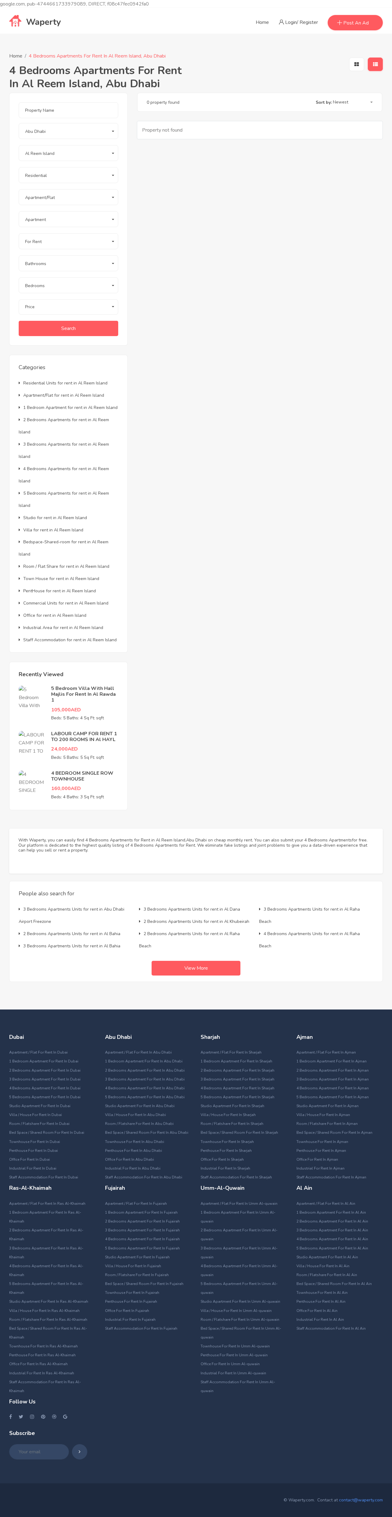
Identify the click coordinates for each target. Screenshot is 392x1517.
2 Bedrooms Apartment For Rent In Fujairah (142, 1221)
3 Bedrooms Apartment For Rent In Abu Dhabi (145, 1079)
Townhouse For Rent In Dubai (34, 1141)
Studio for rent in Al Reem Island (55, 518)
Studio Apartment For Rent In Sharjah (232, 1105)
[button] (68, 131)
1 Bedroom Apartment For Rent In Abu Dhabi (144, 1061)
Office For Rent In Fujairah (127, 1310)
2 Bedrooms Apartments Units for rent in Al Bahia (71, 934)
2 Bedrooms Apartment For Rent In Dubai (45, 1070)
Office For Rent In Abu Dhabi (129, 1159)
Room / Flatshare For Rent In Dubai (39, 1123)
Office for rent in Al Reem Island (54, 615)
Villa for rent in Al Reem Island (53, 530)
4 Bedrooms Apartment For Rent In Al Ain (332, 1239)
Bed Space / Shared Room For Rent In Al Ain (334, 1283)
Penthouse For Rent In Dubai (33, 1150)
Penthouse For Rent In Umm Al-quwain (234, 1355)
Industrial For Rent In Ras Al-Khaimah (41, 1373)
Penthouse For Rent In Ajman (321, 1150)
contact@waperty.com (361, 1500)
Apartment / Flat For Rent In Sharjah (231, 1052)
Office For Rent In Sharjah (222, 1159)
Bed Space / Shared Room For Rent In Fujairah (144, 1283)
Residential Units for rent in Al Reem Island (65, 383)
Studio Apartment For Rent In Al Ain (327, 1257)
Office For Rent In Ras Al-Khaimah (38, 1364)
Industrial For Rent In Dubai (32, 1168)
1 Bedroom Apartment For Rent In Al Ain (331, 1212)
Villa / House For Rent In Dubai (35, 1114)
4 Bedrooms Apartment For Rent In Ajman (332, 1088)
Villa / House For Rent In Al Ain (322, 1266)
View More (196, 968)
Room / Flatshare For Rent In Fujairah (137, 1274)
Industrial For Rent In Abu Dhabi (132, 1168)
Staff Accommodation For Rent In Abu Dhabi (143, 1177)
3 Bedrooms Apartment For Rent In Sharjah (237, 1079)
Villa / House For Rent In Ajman (323, 1114)
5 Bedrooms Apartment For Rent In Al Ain (332, 1248)
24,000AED (64, 749)
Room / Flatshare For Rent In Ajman (327, 1123)
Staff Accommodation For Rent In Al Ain (331, 1328)
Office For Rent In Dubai (29, 1159)
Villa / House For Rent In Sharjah (228, 1114)
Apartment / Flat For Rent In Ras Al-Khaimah (47, 1203)
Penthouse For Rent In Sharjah (226, 1150)
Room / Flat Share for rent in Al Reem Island (66, 566)
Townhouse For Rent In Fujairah (132, 1292)
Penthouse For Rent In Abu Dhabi (133, 1150)
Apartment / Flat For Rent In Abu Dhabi (138, 1052)
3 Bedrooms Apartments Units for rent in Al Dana (192, 909)
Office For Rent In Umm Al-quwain (230, 1364)
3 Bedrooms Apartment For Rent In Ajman (332, 1079)
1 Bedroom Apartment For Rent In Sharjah (236, 1061)
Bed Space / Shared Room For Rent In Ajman (334, 1132)
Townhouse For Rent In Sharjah (227, 1141)
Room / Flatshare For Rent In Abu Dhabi (139, 1123)
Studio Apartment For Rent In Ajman (327, 1105)
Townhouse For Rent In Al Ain (322, 1292)
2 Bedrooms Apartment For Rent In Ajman (332, 1070)
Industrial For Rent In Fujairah (130, 1319)
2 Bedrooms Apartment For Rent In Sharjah (237, 1070)
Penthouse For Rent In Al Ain (320, 1301)
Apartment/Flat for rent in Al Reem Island (63, 395)
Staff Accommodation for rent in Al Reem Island (70, 640)
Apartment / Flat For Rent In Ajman (326, 1052)
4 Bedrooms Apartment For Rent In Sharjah (237, 1088)
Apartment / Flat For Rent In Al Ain (325, 1203)
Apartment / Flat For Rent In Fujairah (136, 1203)
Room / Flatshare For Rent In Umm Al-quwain (240, 1319)
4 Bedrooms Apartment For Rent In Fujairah (142, 1239)
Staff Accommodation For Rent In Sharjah (236, 1177)
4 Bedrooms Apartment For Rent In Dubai (45, 1088)
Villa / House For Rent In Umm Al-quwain (236, 1310)
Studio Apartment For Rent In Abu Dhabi (140, 1105)
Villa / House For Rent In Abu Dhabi (135, 1114)
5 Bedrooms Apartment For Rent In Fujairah (142, 1248)
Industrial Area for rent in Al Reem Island (63, 628)
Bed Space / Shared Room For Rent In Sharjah (239, 1132)
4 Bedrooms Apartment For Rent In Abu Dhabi (145, 1088)
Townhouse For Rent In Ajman (322, 1141)
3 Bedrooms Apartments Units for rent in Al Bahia (71, 946)
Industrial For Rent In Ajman (320, 1168)
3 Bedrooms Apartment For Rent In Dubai (45, 1079)
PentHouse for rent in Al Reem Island (59, 591)
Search (68, 328)
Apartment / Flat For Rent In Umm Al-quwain (239, 1203)
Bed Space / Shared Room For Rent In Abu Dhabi (146, 1132)
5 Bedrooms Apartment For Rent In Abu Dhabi (145, 1097)
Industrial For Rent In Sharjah (225, 1168)
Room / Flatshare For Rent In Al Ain (326, 1274)
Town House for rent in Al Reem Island (61, 579)
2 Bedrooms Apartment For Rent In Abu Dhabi (145, 1070)
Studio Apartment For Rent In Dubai (39, 1105)
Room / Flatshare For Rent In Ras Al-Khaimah (48, 1319)
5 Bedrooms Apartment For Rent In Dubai (45, 1097)
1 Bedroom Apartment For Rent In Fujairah (141, 1212)
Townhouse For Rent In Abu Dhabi (134, 1141)
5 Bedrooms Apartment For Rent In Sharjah (237, 1097)
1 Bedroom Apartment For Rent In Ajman (331, 1061)
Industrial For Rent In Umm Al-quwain (233, 1373)
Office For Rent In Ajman (317, 1159)
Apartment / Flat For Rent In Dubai (38, 1052)
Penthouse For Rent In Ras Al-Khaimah (42, 1355)
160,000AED (66, 788)
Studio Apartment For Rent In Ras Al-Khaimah (48, 1301)
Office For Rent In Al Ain (316, 1310)
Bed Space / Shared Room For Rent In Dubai (46, 1132)
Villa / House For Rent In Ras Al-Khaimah (44, 1310)
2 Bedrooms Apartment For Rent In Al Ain (332, 1221)
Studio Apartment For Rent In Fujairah (137, 1257)
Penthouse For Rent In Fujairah (131, 1301)
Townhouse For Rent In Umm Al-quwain (235, 1346)
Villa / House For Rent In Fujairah (133, 1266)
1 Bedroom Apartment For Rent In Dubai (43, 1061)
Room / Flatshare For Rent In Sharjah (232, 1123)
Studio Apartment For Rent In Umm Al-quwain (240, 1301)
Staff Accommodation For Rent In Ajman (331, 1177)
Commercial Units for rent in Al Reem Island (65, 603)
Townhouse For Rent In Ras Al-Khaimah (43, 1346)
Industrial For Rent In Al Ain (320, 1319)
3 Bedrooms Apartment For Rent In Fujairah (142, 1230)
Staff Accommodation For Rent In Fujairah (141, 1328)
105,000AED (66, 709)
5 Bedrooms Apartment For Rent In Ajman (332, 1097)
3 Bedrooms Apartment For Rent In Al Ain (332, 1230)
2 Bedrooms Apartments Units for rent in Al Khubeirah (196, 921)
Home (262, 22)
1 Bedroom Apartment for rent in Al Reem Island (70, 407)
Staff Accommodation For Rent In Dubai (43, 1177)
